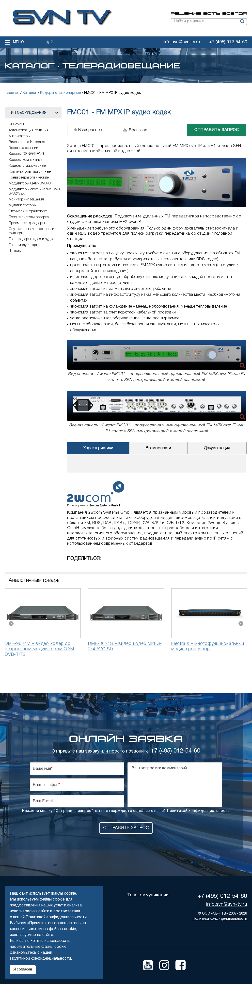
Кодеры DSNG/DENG (26, 154)
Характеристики (98, 448)
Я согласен (23, 969)
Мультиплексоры (22, 205)
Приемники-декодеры (27, 223)
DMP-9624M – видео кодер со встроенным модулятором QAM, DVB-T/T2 (40, 649)
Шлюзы (15, 251)
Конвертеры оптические (29, 177)
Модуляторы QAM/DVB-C (30, 183)
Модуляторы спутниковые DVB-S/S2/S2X (35, 191)
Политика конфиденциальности (220, 918)
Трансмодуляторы (24, 245)
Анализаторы (19, 136)
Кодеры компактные (25, 160)
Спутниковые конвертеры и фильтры (31, 231)
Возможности (158, 448)
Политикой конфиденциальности (198, 811)
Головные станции (23, 148)
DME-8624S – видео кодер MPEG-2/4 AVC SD (125, 646)
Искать (242, 21)
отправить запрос (216, 130)
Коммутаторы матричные (30, 171)
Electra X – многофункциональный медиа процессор (207, 646)
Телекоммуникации (148, 895)
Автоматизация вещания (28, 130)
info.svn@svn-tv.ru (181, 42)
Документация (217, 448)
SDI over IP (17, 124)
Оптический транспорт (28, 211)
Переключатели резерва (29, 217)
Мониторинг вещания (26, 199)
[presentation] (11, 623)
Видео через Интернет (27, 142)
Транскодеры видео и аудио (31, 239)
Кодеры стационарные (27, 165)
